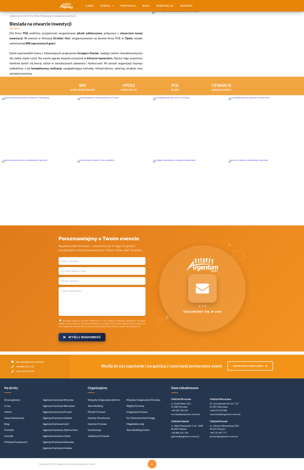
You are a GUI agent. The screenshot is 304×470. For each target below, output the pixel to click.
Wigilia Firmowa (135, 405)
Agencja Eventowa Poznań (57, 411)
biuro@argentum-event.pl (30, 361)
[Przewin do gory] (152, 464)
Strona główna (12, 399)
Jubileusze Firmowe (98, 435)
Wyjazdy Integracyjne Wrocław (143, 399)
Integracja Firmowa (136, 411)
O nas (89, 5)
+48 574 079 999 (25, 371)
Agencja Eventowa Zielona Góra (60, 429)
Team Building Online (137, 429)
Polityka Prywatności (15, 441)
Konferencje (94, 429)
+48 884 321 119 (25, 366)
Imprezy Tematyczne (99, 417)
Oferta (105, 5)
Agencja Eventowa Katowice (58, 441)
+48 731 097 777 (218, 433)
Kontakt (186, 5)
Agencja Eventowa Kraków (57, 447)
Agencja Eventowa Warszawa (59, 405)
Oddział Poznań (219, 421)
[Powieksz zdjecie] (38, 127)
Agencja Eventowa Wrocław (58, 399)
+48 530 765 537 (179, 410)
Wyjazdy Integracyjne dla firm (104, 399)
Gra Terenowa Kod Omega (140, 417)
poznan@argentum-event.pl (224, 436)
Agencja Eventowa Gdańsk (57, 417)
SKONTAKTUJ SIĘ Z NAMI (248, 365)
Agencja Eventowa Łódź (56, 423)
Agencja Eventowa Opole (56, 435)
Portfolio (128, 5)
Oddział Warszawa (220, 398)
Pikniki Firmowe (96, 411)
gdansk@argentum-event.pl (185, 436)
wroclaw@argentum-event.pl (185, 414)
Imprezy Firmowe (97, 423)
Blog (145, 5)
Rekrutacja (164, 5)
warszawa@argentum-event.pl (225, 414)
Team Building (95, 405)
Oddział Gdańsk (180, 421)
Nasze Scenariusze (14, 417)
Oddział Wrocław (181, 398)
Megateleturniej (135, 423)
